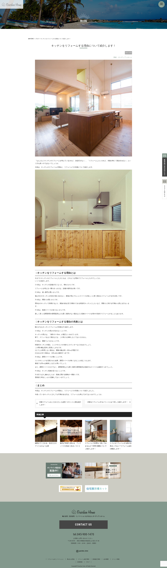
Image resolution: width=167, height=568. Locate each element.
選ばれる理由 (71, 559)
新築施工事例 (96, 559)
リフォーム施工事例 (83, 559)
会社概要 (106, 559)
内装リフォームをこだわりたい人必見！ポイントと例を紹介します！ (60, 403)
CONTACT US (83, 524)
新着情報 (79, 562)
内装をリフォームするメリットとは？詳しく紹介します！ (107, 402)
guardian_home (83, 551)
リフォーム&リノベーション (56, 559)
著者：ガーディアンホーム (122, 57)
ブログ (88, 562)
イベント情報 (115, 559)
